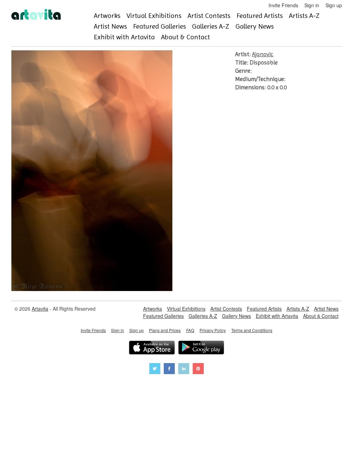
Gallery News (254, 26)
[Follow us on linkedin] (183, 369)
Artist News (110, 26)
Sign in (311, 5)
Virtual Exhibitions (154, 16)
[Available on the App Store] (152, 348)
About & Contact (185, 37)
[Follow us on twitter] (154, 369)
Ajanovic (262, 54)
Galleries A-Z (210, 26)
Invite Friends (283, 5)
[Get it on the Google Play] (201, 348)
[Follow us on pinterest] (198, 369)
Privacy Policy (213, 330)
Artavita (40, 308)
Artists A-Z (304, 16)
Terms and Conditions (251, 330)
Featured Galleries (159, 26)
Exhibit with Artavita (124, 37)
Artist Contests (209, 16)
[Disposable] (92, 289)
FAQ (190, 330)
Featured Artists (259, 16)
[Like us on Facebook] (169, 369)
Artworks (107, 16)
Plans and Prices (165, 330)
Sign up (333, 5)
